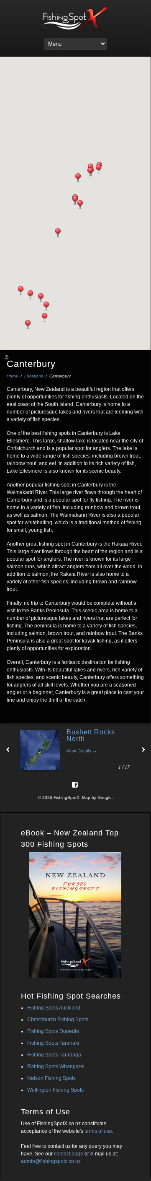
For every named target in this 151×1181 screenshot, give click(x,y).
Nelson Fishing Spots (51, 1078)
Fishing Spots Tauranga (54, 1055)
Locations (33, 376)
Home (12, 376)
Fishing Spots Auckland (53, 1008)
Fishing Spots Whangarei (55, 1066)
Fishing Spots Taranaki (53, 1043)
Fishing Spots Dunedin (53, 1031)
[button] (78, 178)
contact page (68, 1154)
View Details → (82, 750)
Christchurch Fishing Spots (57, 1019)
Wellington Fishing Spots (55, 1090)
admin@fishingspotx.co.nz (51, 1161)
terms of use (98, 1131)
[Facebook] (75, 784)
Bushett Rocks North (91, 735)
